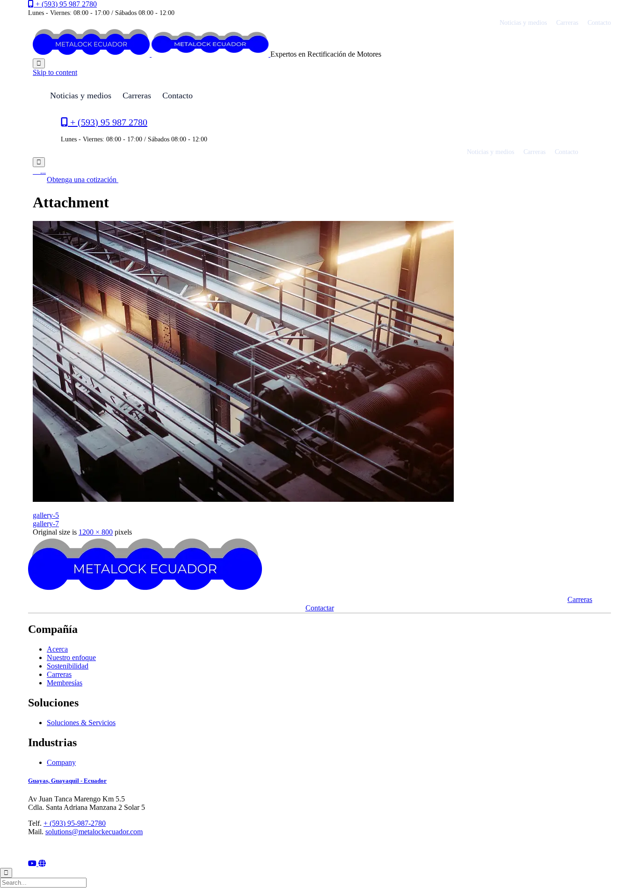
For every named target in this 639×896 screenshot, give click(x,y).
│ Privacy (111, 848)
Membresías (64, 683)
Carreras (567, 23)
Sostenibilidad (67, 666)
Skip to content (55, 72)
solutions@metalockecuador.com (94, 832)
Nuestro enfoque (71, 657)
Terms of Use (147, 848)
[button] (82, 179)
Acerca (57, 649)
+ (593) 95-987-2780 (75, 823)
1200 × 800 (96, 532)
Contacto (599, 23)
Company (61, 762)
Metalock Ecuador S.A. (73, 848)
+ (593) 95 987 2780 (66, 4)
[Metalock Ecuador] (151, 54)
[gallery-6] (243, 499)
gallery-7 (46, 524)
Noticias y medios (523, 23)
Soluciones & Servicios (81, 723)
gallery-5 (46, 515)
